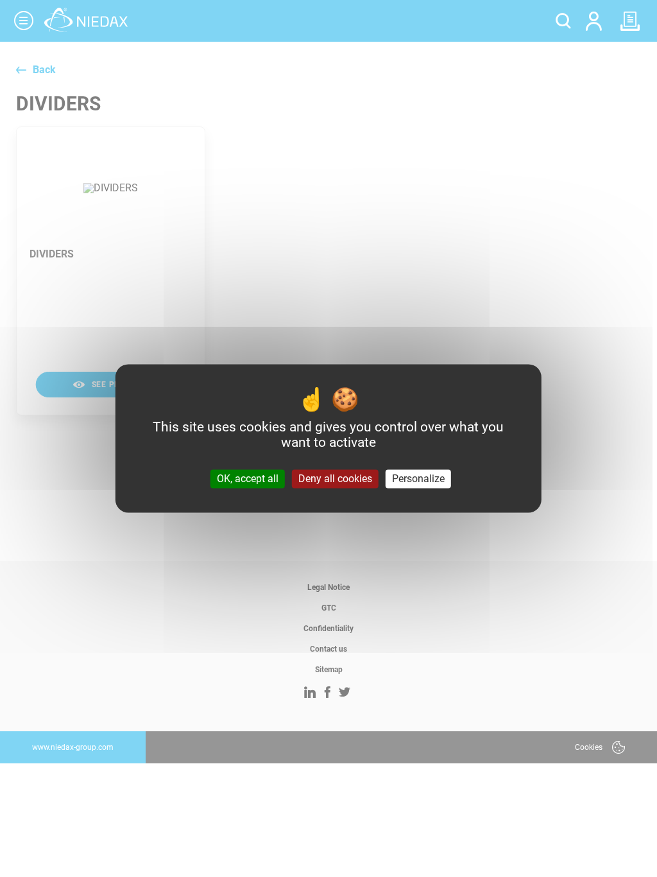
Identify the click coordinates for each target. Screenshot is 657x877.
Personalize (418, 479)
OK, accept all (247, 479)
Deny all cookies (335, 479)
